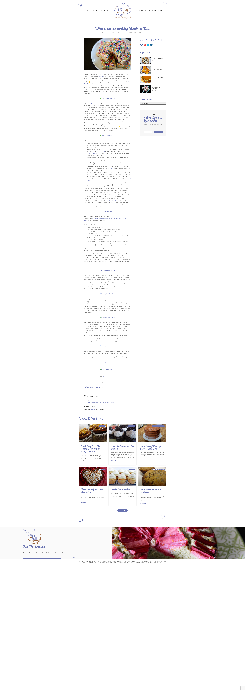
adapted (91, 103)
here (111, 168)
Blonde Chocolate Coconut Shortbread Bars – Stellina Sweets (101, 402)
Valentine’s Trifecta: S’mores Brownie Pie (92, 491)
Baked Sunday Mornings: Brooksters (151, 491)
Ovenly (101, 76)
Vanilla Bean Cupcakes (120, 489)
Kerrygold (102, 151)
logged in (92, 409)
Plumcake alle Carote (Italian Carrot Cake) (157, 68)
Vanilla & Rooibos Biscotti (158, 58)
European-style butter (93, 153)
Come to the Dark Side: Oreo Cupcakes (122, 448)
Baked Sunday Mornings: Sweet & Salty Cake (151, 448)
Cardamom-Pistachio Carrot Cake (157, 78)
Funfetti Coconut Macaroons (156, 88)
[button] (97, 387)
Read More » (84, 463)
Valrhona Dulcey (113, 200)
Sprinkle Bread (123, 84)
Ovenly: (94, 218)
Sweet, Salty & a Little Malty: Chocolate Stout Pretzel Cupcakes (90, 449)
